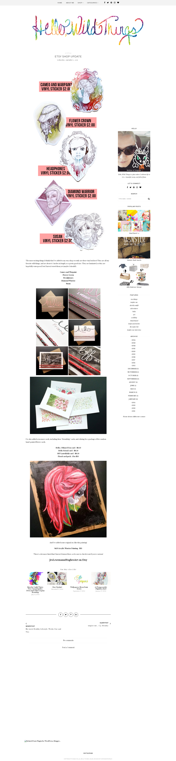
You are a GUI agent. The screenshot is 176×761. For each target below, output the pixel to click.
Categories (92, 3)
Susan (68, 284)
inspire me (134, 302)
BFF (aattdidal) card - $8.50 (68, 453)
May (132, 389)
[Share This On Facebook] (60, 615)
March (132, 392)
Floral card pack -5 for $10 (68, 456)
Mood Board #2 (134, 233)
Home (60, 3)
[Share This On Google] (76, 615)
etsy (70, 53)
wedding (134, 317)
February (132, 396)
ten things (134, 299)
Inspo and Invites (134, 324)
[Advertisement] (68, 720)
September (132, 379)
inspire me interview (134, 330)
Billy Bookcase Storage (134, 287)
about (130, 416)
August (132, 382)
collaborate (136, 416)
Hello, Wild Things (83, 759)
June (132, 385)
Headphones (68, 278)
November (132, 372)
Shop (80, 3)
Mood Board (134, 321)
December (132, 369)
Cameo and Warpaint (68, 272)
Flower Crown (68, 275)
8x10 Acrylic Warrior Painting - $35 (68, 548)
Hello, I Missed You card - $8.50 (68, 448)
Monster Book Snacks (134, 260)
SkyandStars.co (106, 759)
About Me (70, 3)
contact (142, 416)
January (132, 399)
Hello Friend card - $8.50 (68, 451)
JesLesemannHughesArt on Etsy (68, 560)
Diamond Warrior (68, 281)
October (132, 375)
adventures (134, 308)
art (66, 53)
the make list (134, 327)
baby (134, 311)
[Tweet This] (66, 615)
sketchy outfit (134, 305)
